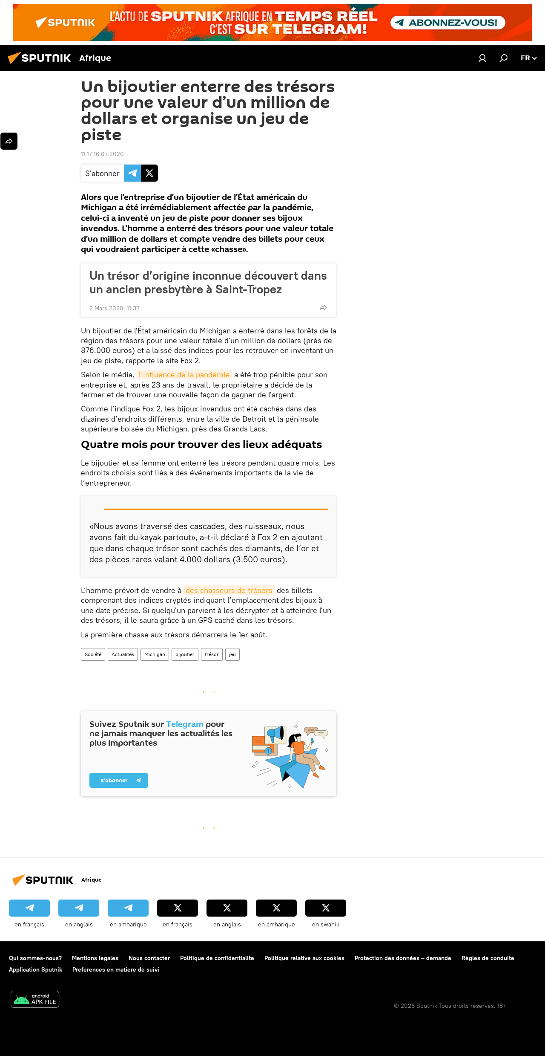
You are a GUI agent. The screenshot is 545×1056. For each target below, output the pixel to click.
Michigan (154, 654)
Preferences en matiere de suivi (115, 969)
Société (93, 654)
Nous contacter (149, 958)
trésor (212, 654)
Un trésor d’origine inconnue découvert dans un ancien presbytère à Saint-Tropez (208, 282)
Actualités (123, 654)
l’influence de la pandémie (184, 374)
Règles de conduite (488, 958)
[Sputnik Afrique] (41, 65)
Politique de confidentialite (217, 958)
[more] (323, 307)
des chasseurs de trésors (229, 590)
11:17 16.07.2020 (102, 154)
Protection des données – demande (403, 958)
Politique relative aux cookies (304, 958)
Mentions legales (95, 958)
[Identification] (482, 58)
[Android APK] (35, 1000)
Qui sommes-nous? (35, 958)
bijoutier (185, 654)
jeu (232, 654)
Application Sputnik (35, 969)
